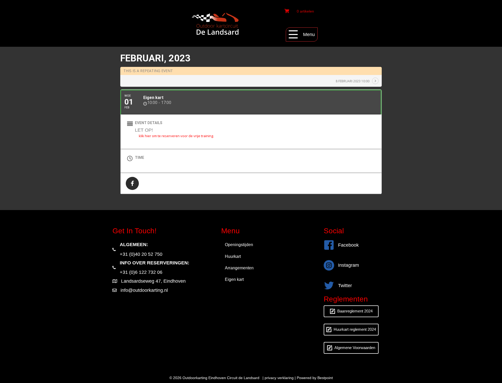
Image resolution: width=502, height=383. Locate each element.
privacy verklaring (279, 378)
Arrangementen (239, 268)
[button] (302, 34)
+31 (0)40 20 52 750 (141, 254)
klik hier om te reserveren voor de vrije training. (176, 136)
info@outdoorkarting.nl (144, 290)
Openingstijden (239, 244)
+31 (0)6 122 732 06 (141, 272)
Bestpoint (325, 378)
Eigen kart (234, 279)
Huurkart (233, 256)
